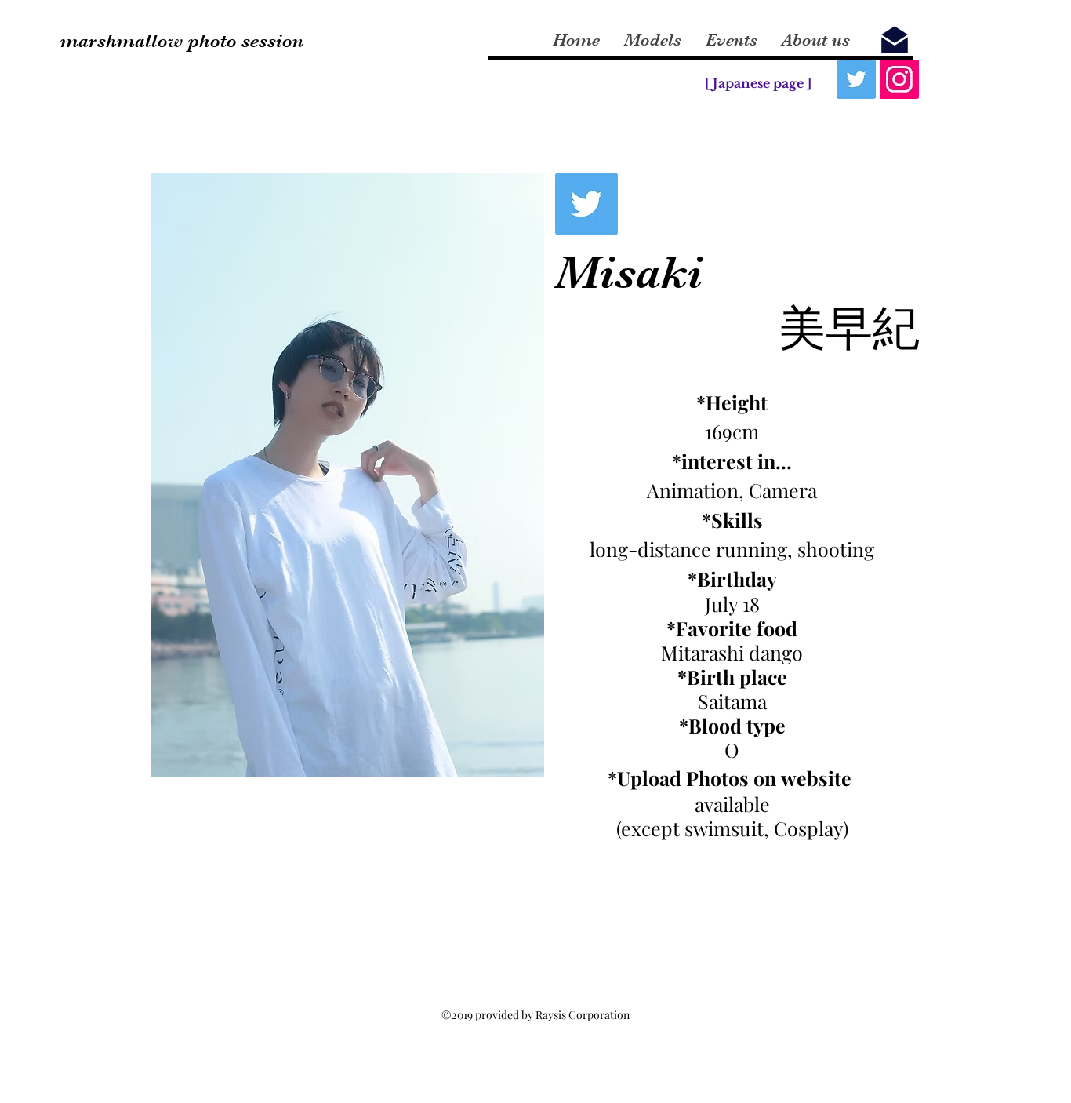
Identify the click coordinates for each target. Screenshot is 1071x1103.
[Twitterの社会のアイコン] (586, 204)
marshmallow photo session (181, 41)
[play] (511, 764)
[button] (332, 475)
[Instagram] (899, 79)
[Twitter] (856, 79)
